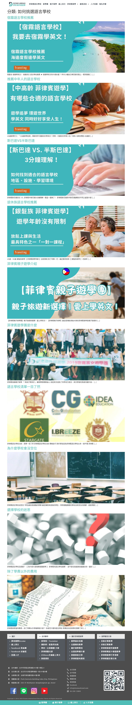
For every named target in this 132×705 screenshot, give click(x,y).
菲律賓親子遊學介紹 (22, 264)
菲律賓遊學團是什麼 (22, 325)
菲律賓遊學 (71, 4)
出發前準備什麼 (78, 652)
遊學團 (45, 4)
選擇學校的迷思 (18, 510)
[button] (21, 636)
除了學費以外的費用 (22, 571)
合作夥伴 (45, 636)
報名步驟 (102, 4)
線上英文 (62, 4)
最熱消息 (83, 4)
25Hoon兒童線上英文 (50, 655)
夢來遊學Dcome (19, 641)
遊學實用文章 (106, 636)
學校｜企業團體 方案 (50, 648)
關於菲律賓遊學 (77, 636)
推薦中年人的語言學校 (23, 79)
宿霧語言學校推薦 (20, 18)
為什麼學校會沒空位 (22, 448)
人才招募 (94, 4)
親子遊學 (53, 4)
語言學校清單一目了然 (23, 387)
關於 (13, 636)
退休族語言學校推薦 (22, 202)
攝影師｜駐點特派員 (50, 645)
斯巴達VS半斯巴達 (21, 141)
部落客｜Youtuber (49, 641)
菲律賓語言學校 (35, 4)
